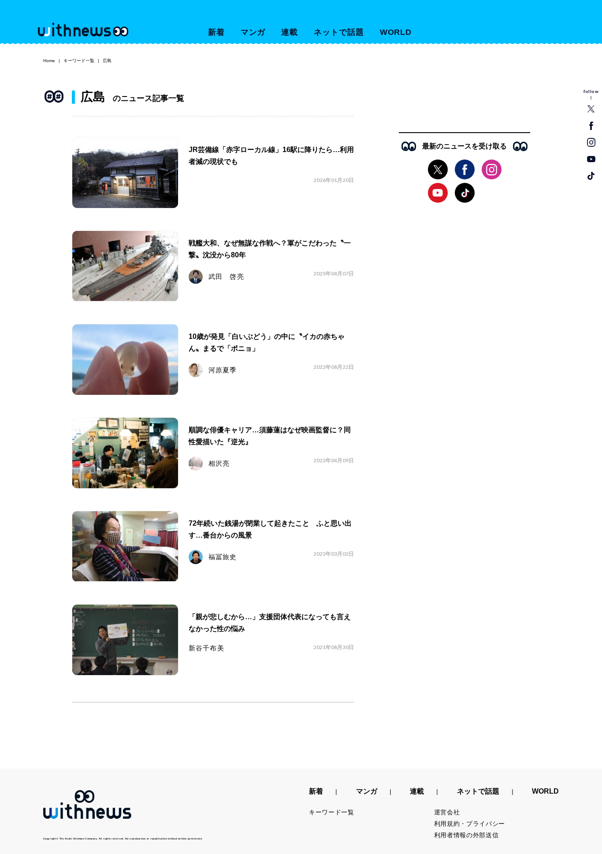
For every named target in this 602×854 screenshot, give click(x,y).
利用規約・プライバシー (469, 823)
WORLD (396, 32)
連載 (289, 32)
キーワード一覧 (78, 60)
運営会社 (447, 812)
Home (49, 60)
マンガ (253, 32)
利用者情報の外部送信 (466, 835)
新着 (216, 32)
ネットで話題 (339, 32)
